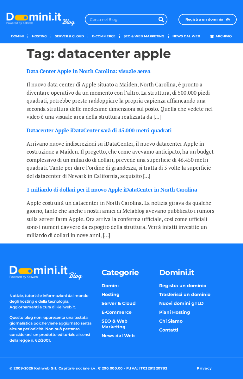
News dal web (186, 36)
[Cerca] (161, 19)
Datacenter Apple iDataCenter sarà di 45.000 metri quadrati (99, 130)
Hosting (39, 36)
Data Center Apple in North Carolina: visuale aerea (88, 71)
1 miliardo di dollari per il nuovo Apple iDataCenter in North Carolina (112, 189)
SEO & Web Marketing (144, 36)
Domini (17, 36)
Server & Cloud (69, 36)
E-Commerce (103, 36)
